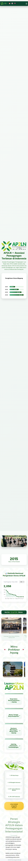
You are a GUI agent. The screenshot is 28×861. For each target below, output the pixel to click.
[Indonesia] (9, 3)
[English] (15, 3)
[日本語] (12, 3)
